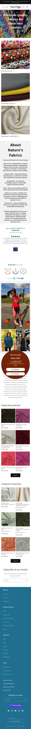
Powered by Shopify (21, 726)
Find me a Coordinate (8, 625)
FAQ (4, 639)
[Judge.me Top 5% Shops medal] (15, 271)
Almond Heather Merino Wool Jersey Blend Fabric (7, 446)
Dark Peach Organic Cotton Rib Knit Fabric (8, 553)
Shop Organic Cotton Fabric (9, 136)
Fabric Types (6, 657)
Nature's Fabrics (12, 726)
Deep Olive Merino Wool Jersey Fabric (8, 425)
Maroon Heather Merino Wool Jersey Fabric (22, 446)
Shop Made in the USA (7, 103)
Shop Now (15, 33)
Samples (5, 650)
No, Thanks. (15, 374)
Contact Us (6, 597)
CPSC (4, 611)
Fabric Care (6, 622)
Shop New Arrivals (6, 71)
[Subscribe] (26, 580)
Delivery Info (6, 615)
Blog (4, 642)
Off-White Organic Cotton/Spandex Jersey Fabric (7, 504)
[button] (3, 7)
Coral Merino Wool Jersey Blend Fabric (8, 468)
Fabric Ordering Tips (8, 618)
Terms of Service (7, 674)
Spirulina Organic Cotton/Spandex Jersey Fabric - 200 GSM (22, 529)
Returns (5, 629)
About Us (5, 594)
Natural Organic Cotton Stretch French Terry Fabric (22, 553)
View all (15, 475)
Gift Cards (5, 653)
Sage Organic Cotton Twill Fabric (6, 528)
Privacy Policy (6, 670)
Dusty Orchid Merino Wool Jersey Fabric (21, 425)
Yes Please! (15, 369)
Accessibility (6, 667)
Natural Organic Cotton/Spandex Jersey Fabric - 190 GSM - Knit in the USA (22, 504)
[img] (15, 230)
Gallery (5, 646)
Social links (6, 601)
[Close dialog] (28, 351)
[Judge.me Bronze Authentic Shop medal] (8, 271)
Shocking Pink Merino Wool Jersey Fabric (21, 468)
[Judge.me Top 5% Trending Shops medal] (23, 271)
